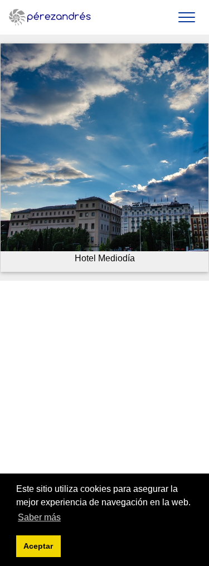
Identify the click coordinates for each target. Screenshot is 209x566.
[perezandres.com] (50, 17)
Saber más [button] (39, 517)
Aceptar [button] (38, 545)
